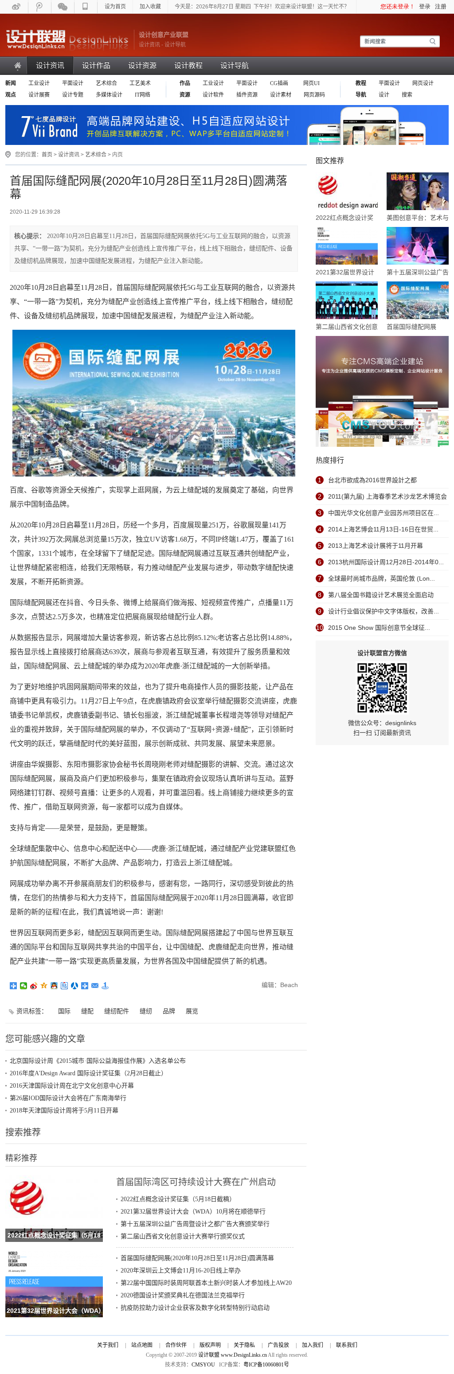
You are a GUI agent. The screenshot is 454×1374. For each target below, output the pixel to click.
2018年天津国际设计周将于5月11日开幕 (64, 1110)
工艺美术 (140, 83)
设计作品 (96, 65)
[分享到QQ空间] (44, 985)
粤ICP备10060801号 (266, 1365)
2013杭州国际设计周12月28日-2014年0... (386, 562)
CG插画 (280, 83)
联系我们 (346, 1345)
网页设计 (423, 83)
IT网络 (142, 95)
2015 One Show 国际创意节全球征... (379, 627)
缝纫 (146, 1011)
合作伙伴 (176, 1345)
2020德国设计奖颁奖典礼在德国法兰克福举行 (183, 1295)
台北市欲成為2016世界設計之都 (372, 480)
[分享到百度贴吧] (64, 985)
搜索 (407, 95)
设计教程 (188, 65)
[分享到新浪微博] (34, 985)
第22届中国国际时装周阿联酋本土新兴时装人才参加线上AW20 (206, 1283)
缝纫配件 (116, 1011)
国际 (64, 1011)
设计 (384, 95)
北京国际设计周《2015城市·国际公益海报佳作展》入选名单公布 (98, 1061)
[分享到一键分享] (105, 985)
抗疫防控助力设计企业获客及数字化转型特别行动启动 (195, 1307)
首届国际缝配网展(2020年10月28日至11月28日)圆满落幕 (197, 1258)
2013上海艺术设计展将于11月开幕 (375, 545)
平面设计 (72, 83)
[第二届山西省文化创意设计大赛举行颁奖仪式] (347, 300)
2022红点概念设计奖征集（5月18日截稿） (178, 1199)
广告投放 (278, 1345)
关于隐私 (244, 1345)
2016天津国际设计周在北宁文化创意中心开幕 (72, 1085)
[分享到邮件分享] (95, 985)
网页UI (311, 83)
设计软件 (213, 95)
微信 (62, 6)
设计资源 (142, 65)
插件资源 (247, 95)
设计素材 (280, 95)
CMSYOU (203, 1365)
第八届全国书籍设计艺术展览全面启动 (381, 594)
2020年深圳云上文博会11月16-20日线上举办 (181, 1270)
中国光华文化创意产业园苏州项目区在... (383, 512)
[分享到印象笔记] (85, 985)
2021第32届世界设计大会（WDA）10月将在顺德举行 (193, 1211)
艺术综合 (106, 83)
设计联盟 (67, 40)
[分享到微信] (23, 985)
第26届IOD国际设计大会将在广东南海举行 (68, 1098)
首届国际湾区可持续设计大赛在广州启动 (196, 1182)
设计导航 (234, 65)
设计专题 (72, 95)
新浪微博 (16, 6)
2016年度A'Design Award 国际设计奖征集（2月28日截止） (88, 1073)
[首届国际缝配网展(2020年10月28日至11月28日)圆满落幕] (418, 300)
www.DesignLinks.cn (244, 1355)
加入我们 (312, 1345)
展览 (192, 1011)
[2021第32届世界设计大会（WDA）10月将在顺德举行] (54, 1256)
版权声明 (210, 1345)
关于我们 (107, 1345)
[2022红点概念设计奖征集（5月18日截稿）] (54, 1180)
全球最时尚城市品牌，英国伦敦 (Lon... (381, 578)
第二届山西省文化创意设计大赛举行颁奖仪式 (183, 1236)
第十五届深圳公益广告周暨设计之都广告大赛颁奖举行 (195, 1224)
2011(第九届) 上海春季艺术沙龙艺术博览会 (387, 496)
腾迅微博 (39, 6)
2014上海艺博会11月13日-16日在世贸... (383, 529)
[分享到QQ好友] (54, 985)
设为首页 (115, 7)
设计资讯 (50, 65)
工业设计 (39, 83)
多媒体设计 (109, 95)
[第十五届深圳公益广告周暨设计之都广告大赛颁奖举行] (418, 246)
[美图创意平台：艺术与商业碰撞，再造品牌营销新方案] (418, 191)
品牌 (169, 1011)
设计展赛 (39, 95)
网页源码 (314, 95)
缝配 (87, 1011)
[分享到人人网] (74, 985)
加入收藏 (150, 7)
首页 (18, 65)
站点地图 (142, 1345)
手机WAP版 (86, 6)
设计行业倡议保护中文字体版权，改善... (383, 611)
